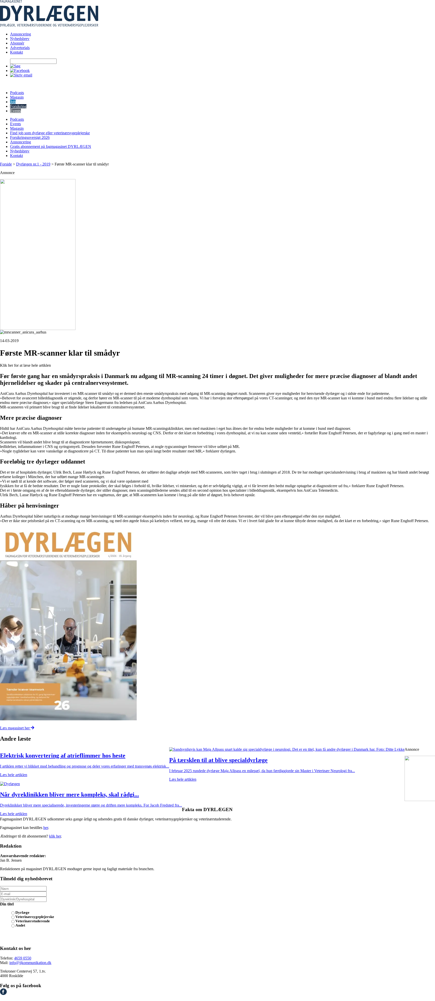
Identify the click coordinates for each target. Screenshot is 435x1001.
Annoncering (20, 34)
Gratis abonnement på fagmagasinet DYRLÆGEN (50, 146)
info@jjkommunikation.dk (30, 963)
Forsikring (18, 106)
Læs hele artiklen (13, 775)
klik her (55, 836)
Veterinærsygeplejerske (34, 917)
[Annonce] (217, 254)
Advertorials (20, 48)
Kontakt (16, 52)
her (45, 827)
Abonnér (17, 43)
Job (13, 102)
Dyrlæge (22, 912)
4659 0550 (22, 958)
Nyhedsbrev (19, 38)
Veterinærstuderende (32, 921)
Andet (20, 925)
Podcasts (17, 93)
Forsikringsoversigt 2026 (30, 137)
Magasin (17, 97)
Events (15, 111)
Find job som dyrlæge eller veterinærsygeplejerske (50, 133)
